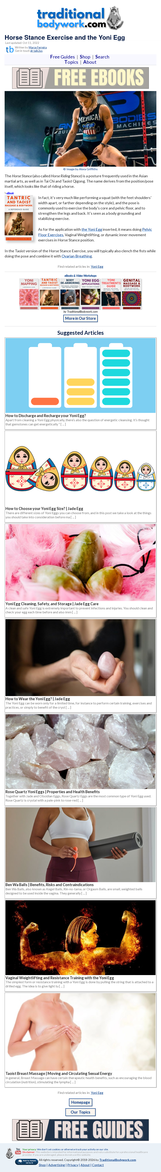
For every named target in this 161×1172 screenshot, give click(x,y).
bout (89, 62)
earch (103, 57)
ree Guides (63, 57)
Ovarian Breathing (77, 256)
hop (86, 57)
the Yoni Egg (92, 229)
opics (72, 62)
